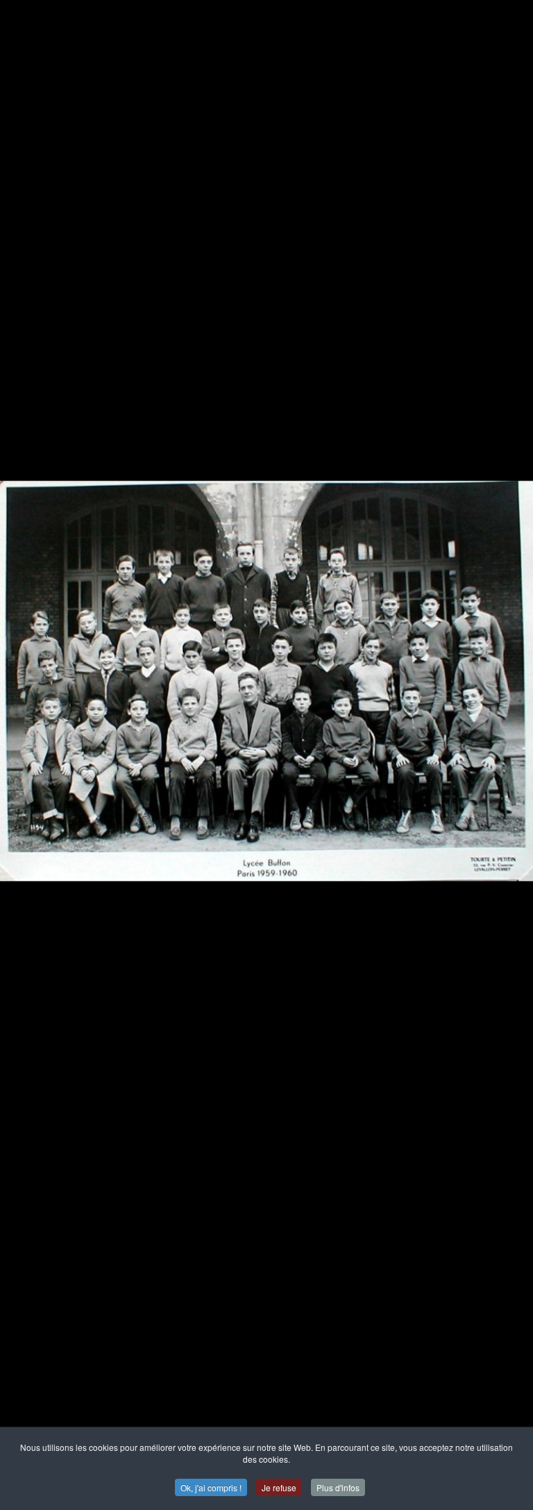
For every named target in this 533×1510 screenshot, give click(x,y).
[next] (508, 734)
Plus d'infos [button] (337, 1487)
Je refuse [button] (279, 1487)
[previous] (24, 734)
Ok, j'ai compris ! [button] (211, 1487)
